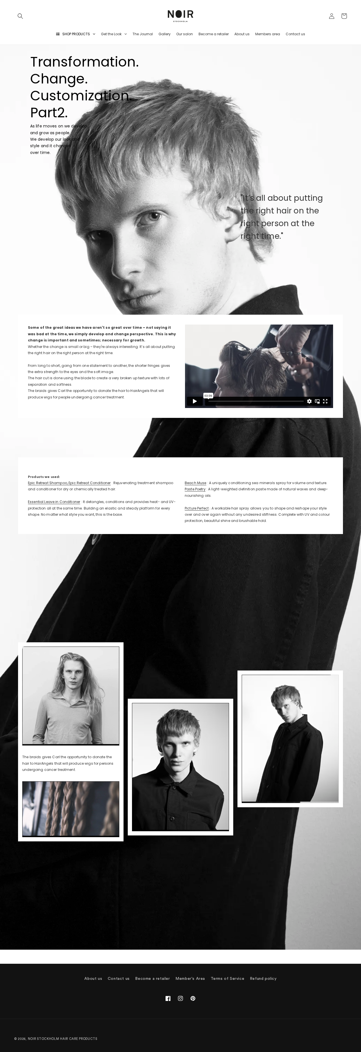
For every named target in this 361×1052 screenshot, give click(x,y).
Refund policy (263, 979)
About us (93, 979)
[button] (20, 16)
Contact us (119, 979)
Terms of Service (228, 979)
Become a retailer (152, 979)
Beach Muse (195, 482)
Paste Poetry (195, 489)
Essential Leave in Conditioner (54, 501)
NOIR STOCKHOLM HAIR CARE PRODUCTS (62, 1038)
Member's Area (190, 979)
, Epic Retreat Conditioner (89, 482)
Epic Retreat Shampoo (47, 482)
